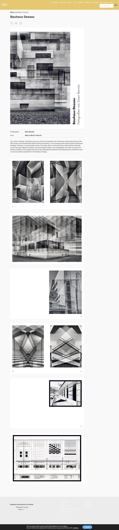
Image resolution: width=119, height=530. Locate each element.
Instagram (88, 504)
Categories (63, 2)
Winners (69, 2)
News (101, 2)
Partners (88, 2)
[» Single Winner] (5, 5)
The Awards (54, 2)
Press (106, 2)
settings (76, 528)
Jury (75, 2)
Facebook (88, 501)
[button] (11, 23)
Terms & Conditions (66, 512)
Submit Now (106, 5)
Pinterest (87, 506)
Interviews (95, 2)
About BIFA (63, 501)
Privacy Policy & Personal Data (69, 509)
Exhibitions (81, 2)
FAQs (110, 2)
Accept (87, 527)
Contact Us (63, 506)
